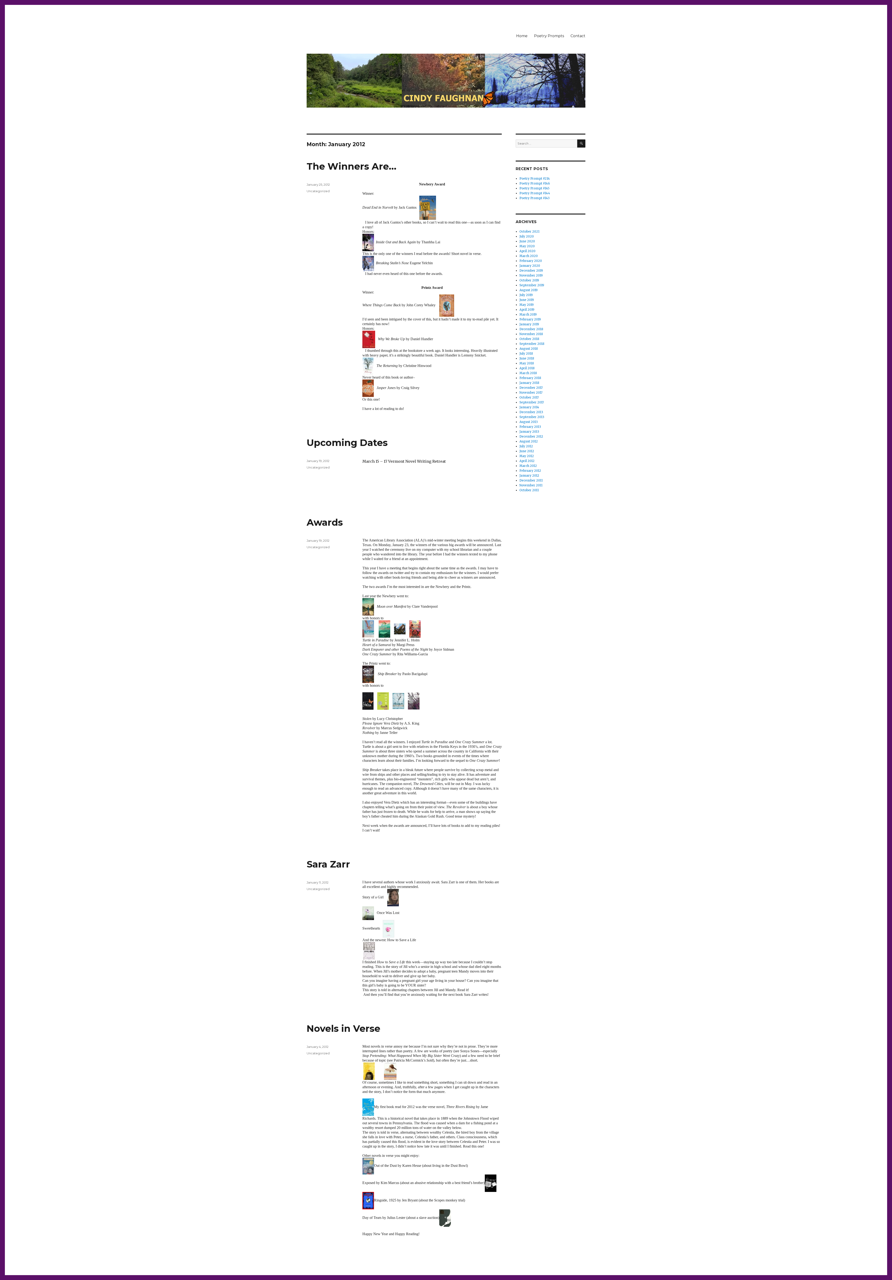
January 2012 (529, 476)
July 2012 (526, 446)
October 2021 (529, 232)
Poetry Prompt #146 (534, 183)
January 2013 (529, 432)
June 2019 (526, 300)
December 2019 (531, 271)
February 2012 (530, 471)
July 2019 (526, 295)
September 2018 (531, 344)
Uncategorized (318, 191)
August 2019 (528, 290)
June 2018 (526, 358)
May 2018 (526, 363)
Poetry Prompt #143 (534, 198)
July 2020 (526, 236)
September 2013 (531, 417)
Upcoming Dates (347, 442)
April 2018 (527, 368)
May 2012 (526, 456)
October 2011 (529, 490)
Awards (325, 522)
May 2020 (527, 246)
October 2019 (529, 280)
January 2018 (529, 383)
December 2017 (531, 388)
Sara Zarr (328, 864)
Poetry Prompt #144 (534, 193)
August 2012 (528, 441)
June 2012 (526, 451)
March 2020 (528, 256)
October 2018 (529, 339)
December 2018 (531, 329)
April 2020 (527, 251)
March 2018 (528, 373)
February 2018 (530, 378)
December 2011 (531, 480)
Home (522, 36)
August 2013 (528, 422)
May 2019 (526, 305)
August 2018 (528, 349)
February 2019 (530, 319)
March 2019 (528, 315)
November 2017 (530, 393)
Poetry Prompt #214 (534, 179)
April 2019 (526, 310)
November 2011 (530, 485)
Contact (578, 36)
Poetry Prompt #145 (534, 188)
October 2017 (529, 397)
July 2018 (526, 354)
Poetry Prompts (549, 36)
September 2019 (531, 285)
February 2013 (530, 427)
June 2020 (527, 241)
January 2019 (529, 324)
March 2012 (528, 466)
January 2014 (529, 407)
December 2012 (531, 437)
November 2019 (531, 275)
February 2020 (530, 261)
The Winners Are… (351, 166)
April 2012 (527, 461)
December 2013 (531, 412)
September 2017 (531, 402)
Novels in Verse (343, 1028)
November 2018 (531, 334)
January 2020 (529, 266)
